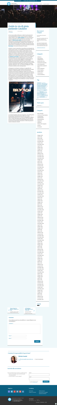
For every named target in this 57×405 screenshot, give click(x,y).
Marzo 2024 (39, 162)
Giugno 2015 (40, 290)
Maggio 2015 (40, 291)
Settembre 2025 (40, 144)
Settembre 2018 (40, 240)
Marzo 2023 (39, 177)
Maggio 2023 (40, 176)
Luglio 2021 (39, 199)
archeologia (39, 83)
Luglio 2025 (39, 145)
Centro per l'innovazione (42, 115)
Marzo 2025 (39, 152)
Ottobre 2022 (40, 182)
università (42, 96)
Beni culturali (44, 83)
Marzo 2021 (39, 205)
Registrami (46, 381)
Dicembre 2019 (40, 220)
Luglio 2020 (39, 212)
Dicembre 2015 (40, 284)
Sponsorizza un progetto (43, 392)
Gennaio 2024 (40, 165)
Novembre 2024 (40, 156)
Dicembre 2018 (40, 235)
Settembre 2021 (40, 196)
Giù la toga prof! (40, 64)
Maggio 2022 (40, 187)
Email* (30, 376)
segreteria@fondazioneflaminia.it (18, 400)
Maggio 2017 (40, 259)
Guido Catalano (21, 37)
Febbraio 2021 (40, 206)
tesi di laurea (42, 95)
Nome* (30, 372)
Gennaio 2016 (40, 282)
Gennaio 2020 (40, 218)
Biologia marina (45, 84)
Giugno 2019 (40, 226)
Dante (42, 87)
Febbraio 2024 (40, 164)
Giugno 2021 (40, 200)
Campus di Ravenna (41, 85)
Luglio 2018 (39, 241)
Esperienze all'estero (42, 393)
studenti (42, 94)
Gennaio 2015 (40, 297)
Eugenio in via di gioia (14, 56)
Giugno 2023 (40, 174)
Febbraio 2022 (40, 190)
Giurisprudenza (40, 119)
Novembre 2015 (40, 285)
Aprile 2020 (39, 215)
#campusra (39, 82)
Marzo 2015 (39, 294)
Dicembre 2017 (40, 250)
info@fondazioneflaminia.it (41, 47)
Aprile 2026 (39, 136)
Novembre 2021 (40, 193)
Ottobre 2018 (40, 238)
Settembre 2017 (40, 255)
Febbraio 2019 (40, 232)
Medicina (39, 122)
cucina (40, 87)
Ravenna (42, 91)
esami (41, 88)
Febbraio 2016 (40, 281)
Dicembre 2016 (40, 267)
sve (38, 95)
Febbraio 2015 (40, 296)
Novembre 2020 (40, 209)
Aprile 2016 (39, 278)
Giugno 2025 (40, 147)
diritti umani (40, 88)
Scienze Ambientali (40, 93)
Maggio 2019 (40, 228)
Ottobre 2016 (40, 270)
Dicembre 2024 (40, 155)
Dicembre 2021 (40, 191)
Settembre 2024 (40, 158)
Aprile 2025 (39, 150)
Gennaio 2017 (40, 266)
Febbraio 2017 (40, 264)
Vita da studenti (40, 74)
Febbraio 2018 (40, 249)
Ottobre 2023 (40, 168)
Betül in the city (40, 61)
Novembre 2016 (40, 269)
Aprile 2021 (39, 203)
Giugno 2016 (40, 275)
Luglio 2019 (39, 225)
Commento (11, 323)
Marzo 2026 (39, 138)
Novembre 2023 (40, 167)
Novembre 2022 (40, 180)
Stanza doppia (40, 70)
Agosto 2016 (39, 273)
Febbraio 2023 (40, 179)
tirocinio (45, 95)
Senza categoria (40, 68)
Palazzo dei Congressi (41, 123)
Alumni (39, 57)
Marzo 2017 (39, 263)
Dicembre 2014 (40, 299)
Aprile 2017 (39, 261)
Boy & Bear (10, 45)
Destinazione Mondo (41, 62)
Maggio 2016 (40, 276)
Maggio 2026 (40, 135)
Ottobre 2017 (40, 253)
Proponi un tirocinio (32, 392)
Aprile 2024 (39, 161)
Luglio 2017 (39, 256)
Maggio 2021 (40, 202)
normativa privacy (35, 382)
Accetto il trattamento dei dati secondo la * (34, 382)
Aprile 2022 (39, 188)
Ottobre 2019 (40, 221)
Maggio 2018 (40, 244)
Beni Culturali (40, 113)
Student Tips (40, 71)
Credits (46, 402)
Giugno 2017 (39, 258)
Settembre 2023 (40, 170)
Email (10, 338)
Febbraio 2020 (40, 217)
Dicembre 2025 (40, 141)
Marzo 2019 (39, 231)
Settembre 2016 (40, 272)
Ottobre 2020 (40, 211)
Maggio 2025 (40, 149)
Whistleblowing (42, 402)
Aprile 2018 (39, 246)
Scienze (39, 125)
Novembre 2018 (40, 237)
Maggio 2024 (40, 159)
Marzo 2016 (39, 279)
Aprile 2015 (39, 293)
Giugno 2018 (40, 243)
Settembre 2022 (40, 183)
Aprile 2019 (39, 229)
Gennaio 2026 (40, 139)
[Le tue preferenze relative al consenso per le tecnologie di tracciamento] (55, 403)
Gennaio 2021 (40, 208)
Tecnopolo (39, 126)
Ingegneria (39, 120)
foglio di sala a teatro (17, 40)
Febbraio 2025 (40, 153)
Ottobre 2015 (40, 287)
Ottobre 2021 (40, 194)
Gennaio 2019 (40, 234)
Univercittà (39, 73)
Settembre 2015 (40, 288)
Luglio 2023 (39, 173)
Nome (10, 335)
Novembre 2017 (40, 252)
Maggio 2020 (40, 214)
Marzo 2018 (39, 247)
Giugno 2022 (40, 185)
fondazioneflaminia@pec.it (16, 401)
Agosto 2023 (39, 171)
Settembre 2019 (40, 223)
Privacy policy (38, 402)
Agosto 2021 (39, 197)
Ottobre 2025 (40, 142)
